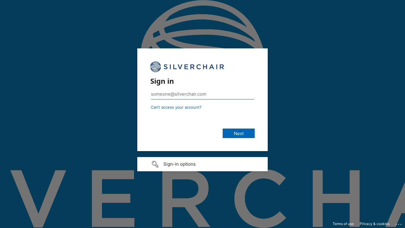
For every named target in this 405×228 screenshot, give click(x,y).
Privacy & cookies (375, 223)
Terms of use (343, 223)
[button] (202, 164)
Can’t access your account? (176, 107)
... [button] (399, 223)
